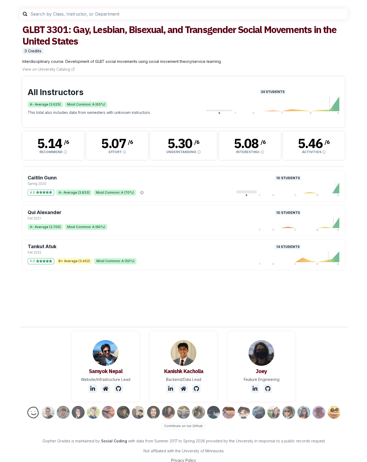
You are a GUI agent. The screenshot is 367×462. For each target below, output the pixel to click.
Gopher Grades (56, 441)
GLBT (33, 29)
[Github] (118, 388)
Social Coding (114, 441)
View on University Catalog (46, 69)
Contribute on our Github (183, 426)
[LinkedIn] (92, 388)
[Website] (105, 388)
